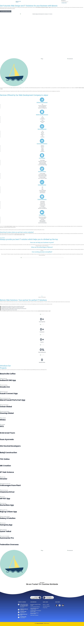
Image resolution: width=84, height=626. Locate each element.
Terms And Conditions (46, 606)
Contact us (58, 1)
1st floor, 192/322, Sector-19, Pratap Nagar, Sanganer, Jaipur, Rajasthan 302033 (24, 605)
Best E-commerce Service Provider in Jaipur (34, 613)
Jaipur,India (36, 597)
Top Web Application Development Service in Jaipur (35, 611)
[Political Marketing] (42, 196)
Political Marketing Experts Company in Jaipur (34, 609)
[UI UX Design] (42, 155)
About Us (52, 1)
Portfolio (47, 604)
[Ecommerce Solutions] (42, 141)
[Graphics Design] (42, 169)
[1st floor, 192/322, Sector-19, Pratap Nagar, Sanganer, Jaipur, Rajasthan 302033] (18, 604)
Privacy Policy (45, 607)
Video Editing (42, 215)
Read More (2, 376)
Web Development (42, 129)
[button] (38, 1)
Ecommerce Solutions (42, 143)
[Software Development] (42, 99)
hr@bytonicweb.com (23, 614)
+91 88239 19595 (64, 2)
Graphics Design (42, 171)
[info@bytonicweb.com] (18, 609)
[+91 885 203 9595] (18, 617)
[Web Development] (42, 126)
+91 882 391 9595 (23, 611)
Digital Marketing (42, 184)
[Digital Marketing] (42, 182)
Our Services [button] (35, 1)
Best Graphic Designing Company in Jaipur (35, 605)
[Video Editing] (42, 212)
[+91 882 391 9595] (18, 612)
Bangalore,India (48, 597)
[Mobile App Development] (42, 112)
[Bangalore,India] (44, 598)
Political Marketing (43, 1)
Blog (49, 1)
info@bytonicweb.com (24, 609)
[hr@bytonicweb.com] (18, 614)
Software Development (42, 102)
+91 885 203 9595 (23, 616)
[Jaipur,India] (40, 598)
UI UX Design (42, 158)
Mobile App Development (42, 114)
